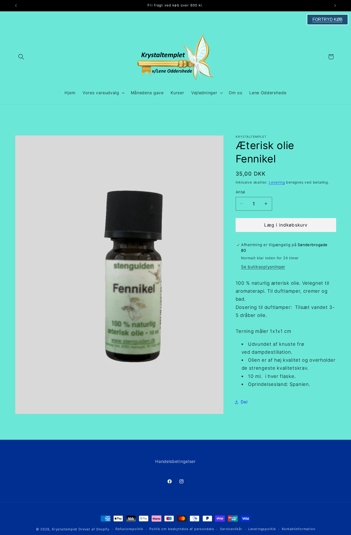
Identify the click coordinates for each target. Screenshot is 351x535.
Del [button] (244, 401)
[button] (21, 56)
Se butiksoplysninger (263, 266)
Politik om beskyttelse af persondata (181, 529)
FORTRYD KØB (327, 19)
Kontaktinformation (298, 529)
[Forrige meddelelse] (16, 5)
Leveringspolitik (262, 529)
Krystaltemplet (64, 529)
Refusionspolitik (129, 529)
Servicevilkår (231, 529)
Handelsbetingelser (175, 461)
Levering (277, 182)
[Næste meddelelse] (335, 5)
